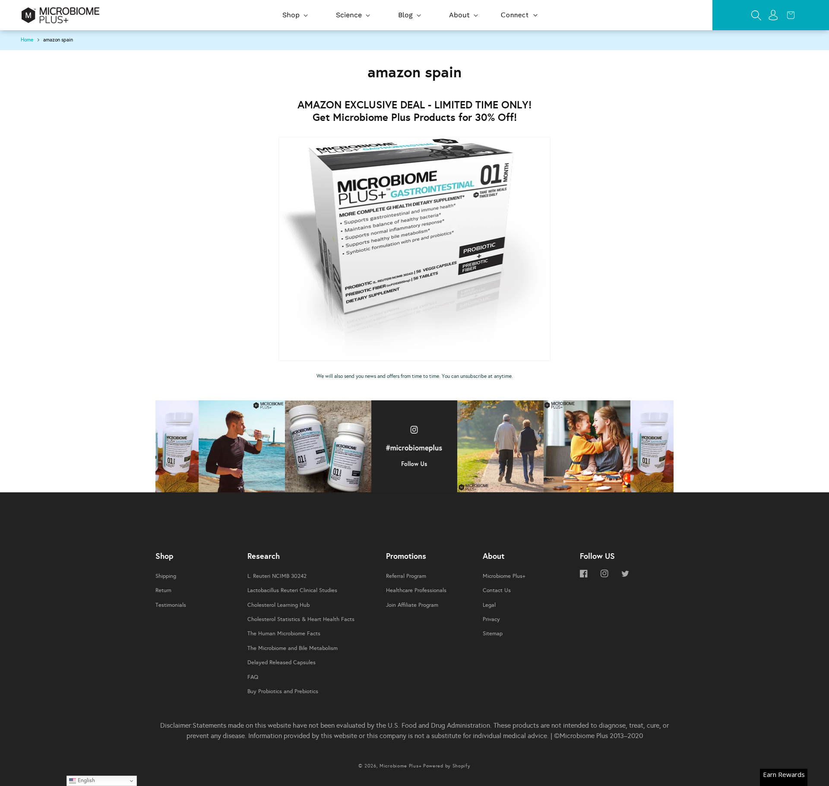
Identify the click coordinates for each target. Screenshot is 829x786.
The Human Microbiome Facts (283, 633)
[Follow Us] (177, 448)
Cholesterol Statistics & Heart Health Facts (300, 619)
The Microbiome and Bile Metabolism (292, 648)
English (85, 780)
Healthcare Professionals (416, 590)
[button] (294, 15)
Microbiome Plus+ (504, 576)
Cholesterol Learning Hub (278, 605)
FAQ (252, 677)
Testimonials (170, 605)
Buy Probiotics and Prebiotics (282, 691)
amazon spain (58, 40)
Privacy (491, 619)
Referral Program (406, 576)
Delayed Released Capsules (281, 662)
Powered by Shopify (447, 766)
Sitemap (493, 633)
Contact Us (497, 590)
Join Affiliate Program (412, 605)
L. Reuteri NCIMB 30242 (277, 576)
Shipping (165, 576)
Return (163, 590)
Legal (489, 605)
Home (27, 40)
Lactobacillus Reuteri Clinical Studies (292, 590)
